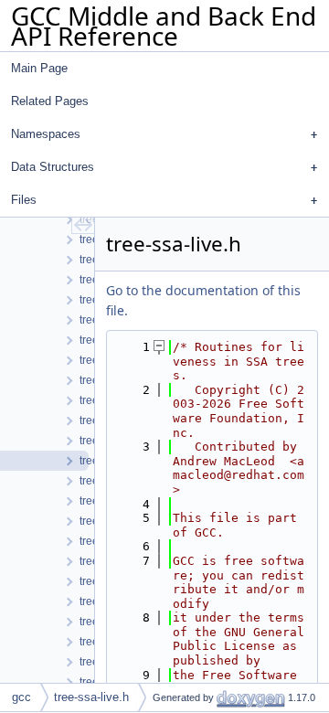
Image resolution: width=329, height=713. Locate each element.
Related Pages (50, 101)
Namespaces (45, 134)
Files (24, 200)
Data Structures (52, 167)
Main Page (39, 68)
